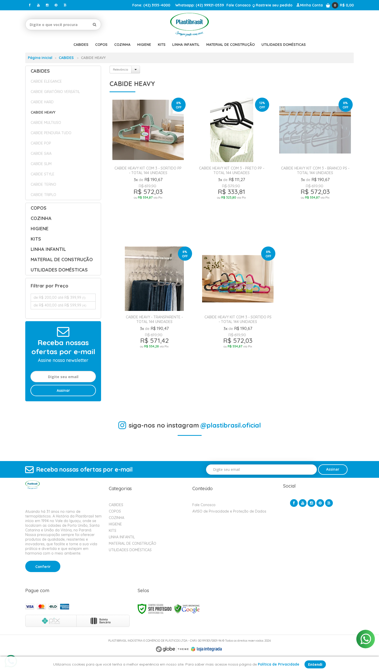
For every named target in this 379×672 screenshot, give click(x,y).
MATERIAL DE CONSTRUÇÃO (132, 543)
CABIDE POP (41, 143)
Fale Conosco (238, 5)
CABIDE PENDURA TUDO (51, 133)
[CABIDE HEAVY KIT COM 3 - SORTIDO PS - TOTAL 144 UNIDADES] (238, 318)
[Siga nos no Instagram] (47, 5)
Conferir (43, 566)
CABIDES (66, 57)
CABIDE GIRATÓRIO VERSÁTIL (55, 91)
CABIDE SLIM (41, 163)
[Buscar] (94, 24)
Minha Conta (311, 5)
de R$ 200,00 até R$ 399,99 (60, 297)
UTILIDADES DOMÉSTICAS (130, 550)
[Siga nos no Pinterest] (56, 5)
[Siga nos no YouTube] (303, 503)
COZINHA (116, 517)
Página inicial (40, 57)
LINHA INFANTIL (122, 537)
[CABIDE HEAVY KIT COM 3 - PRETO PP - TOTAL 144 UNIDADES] (231, 169)
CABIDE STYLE (42, 174)
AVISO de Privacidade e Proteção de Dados (229, 511)
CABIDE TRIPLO (43, 194)
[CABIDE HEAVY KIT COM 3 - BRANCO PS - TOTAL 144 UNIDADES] (315, 169)
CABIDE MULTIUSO (46, 122)
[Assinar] (63, 390)
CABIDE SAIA (41, 153)
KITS (112, 530)
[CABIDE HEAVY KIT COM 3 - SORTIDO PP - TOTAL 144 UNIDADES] (148, 169)
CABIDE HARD (42, 102)
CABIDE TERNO (43, 184)
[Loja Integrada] (206, 649)
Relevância (120, 69)
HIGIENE (115, 524)
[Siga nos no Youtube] (38, 5)
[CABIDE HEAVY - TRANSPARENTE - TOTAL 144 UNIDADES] (154, 318)
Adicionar (167, 233)
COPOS (115, 511)
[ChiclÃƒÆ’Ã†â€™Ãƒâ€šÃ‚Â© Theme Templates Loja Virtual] (172, 649)
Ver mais (148, 221)
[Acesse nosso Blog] (65, 5)
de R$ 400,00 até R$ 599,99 (60, 305)
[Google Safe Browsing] (187, 608)
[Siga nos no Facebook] (30, 5)
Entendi (315, 664)
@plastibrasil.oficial (230, 425)
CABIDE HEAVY (43, 112)
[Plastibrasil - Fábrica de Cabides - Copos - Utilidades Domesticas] (190, 24)
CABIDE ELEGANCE (46, 81)
